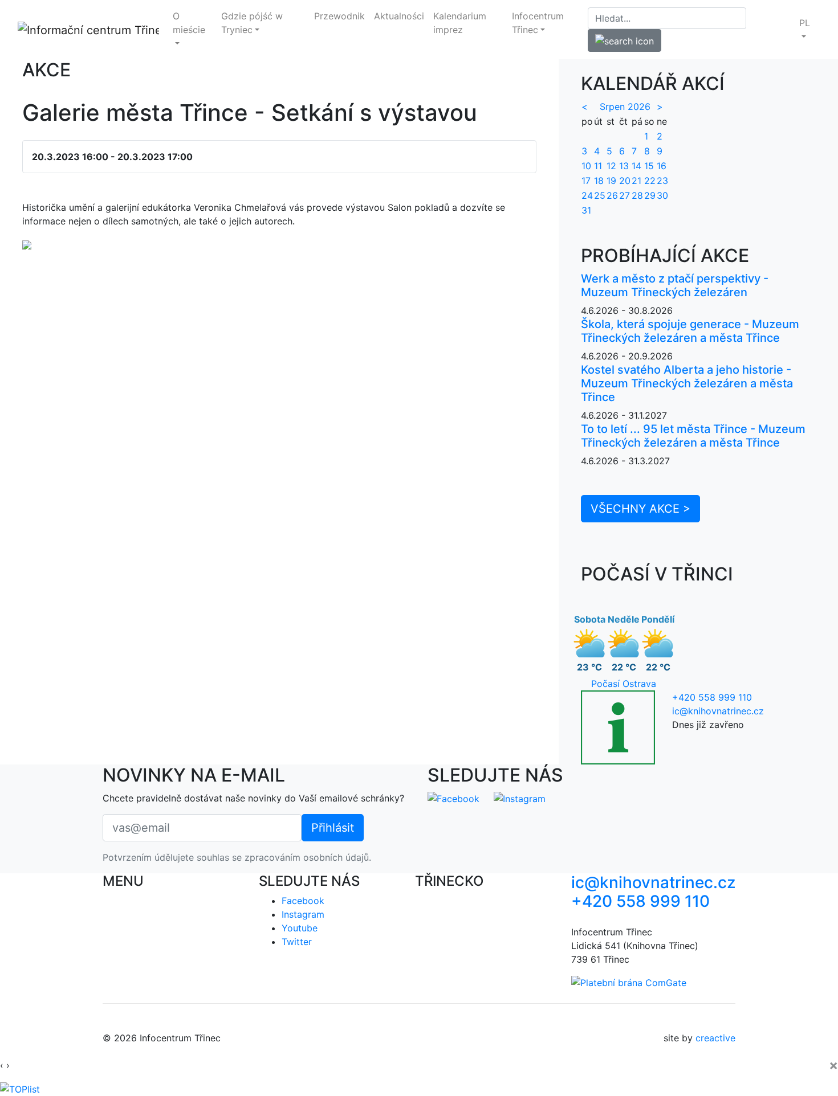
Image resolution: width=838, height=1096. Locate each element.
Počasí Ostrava (623, 683)
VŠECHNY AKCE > (640, 509)
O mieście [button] (189, 22)
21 (636, 180)
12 (611, 165)
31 (586, 210)
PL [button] (804, 22)
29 (650, 195)
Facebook (303, 900)
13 (624, 165)
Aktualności (399, 16)
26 (612, 195)
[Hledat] (624, 40)
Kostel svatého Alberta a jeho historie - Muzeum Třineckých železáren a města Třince (687, 383)
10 (586, 165)
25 (599, 195)
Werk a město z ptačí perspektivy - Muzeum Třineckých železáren (674, 285)
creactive (715, 1038)
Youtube (300, 928)
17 (586, 180)
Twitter (297, 941)
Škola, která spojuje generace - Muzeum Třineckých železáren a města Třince (690, 331)
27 (624, 195)
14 (636, 165)
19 (611, 180)
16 (661, 165)
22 (650, 180)
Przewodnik (339, 16)
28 (637, 195)
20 (624, 180)
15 (649, 165)
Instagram (303, 914)
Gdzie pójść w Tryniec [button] (252, 22)
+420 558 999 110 (712, 697)
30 (662, 195)
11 (598, 165)
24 (587, 195)
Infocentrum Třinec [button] (538, 22)
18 (599, 180)
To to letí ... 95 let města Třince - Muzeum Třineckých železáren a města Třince (693, 435)
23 (662, 180)
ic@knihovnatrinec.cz (718, 711)
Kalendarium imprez (459, 22)
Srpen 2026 (625, 106)
